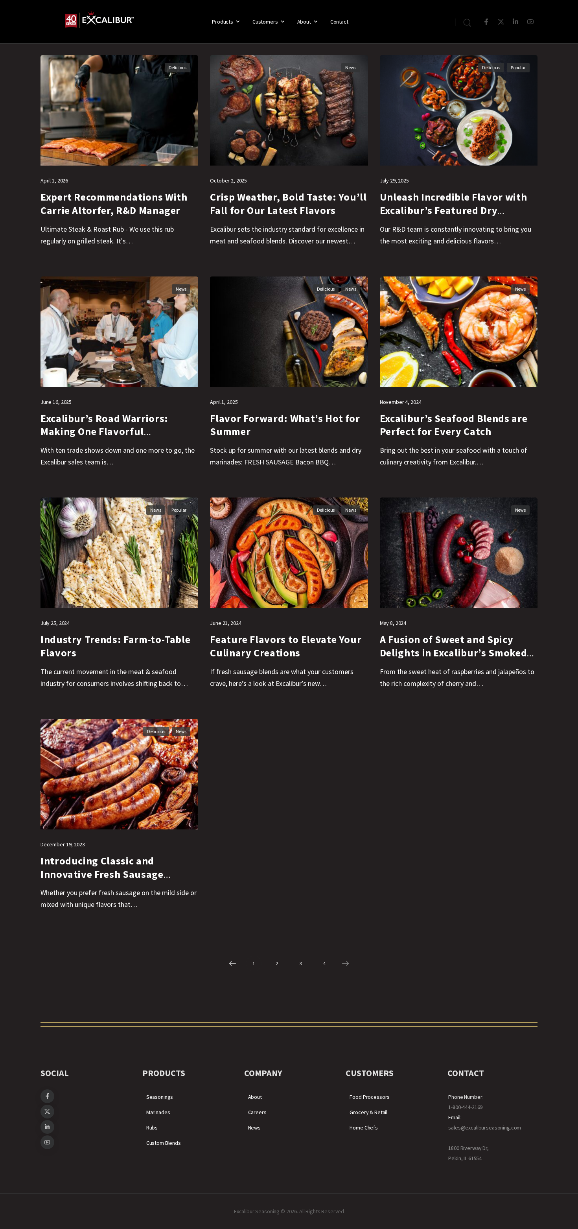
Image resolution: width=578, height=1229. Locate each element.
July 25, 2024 (55, 622)
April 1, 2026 (54, 180)
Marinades (158, 1112)
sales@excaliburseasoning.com (484, 1127)
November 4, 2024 (401, 401)
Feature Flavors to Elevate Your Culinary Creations (285, 646)
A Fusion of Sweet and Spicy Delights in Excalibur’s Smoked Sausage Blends (453, 653)
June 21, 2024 (225, 622)
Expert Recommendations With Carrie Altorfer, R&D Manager (114, 203)
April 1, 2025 (223, 401)
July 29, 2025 (394, 180)
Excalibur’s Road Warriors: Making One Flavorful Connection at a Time (104, 431)
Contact (339, 21)
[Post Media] (119, 110)
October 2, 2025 (228, 180)
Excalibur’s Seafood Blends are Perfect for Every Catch (454, 425)
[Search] (468, 22)
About (304, 21)
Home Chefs (364, 1127)
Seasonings (159, 1096)
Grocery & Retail (368, 1112)
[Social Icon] (486, 22)
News (350, 67)
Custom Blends (163, 1142)
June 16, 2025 (56, 401)
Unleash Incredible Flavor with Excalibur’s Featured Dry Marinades (453, 210)
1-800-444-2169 (465, 1107)
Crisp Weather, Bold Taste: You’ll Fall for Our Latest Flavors (288, 203)
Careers (257, 1112)
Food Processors (370, 1096)
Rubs (152, 1127)
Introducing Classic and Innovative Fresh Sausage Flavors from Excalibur (102, 874)
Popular (518, 67)
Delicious (178, 67)
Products (222, 21)
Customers (265, 21)
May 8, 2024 (393, 622)
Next (345, 963)
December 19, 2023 (62, 844)
